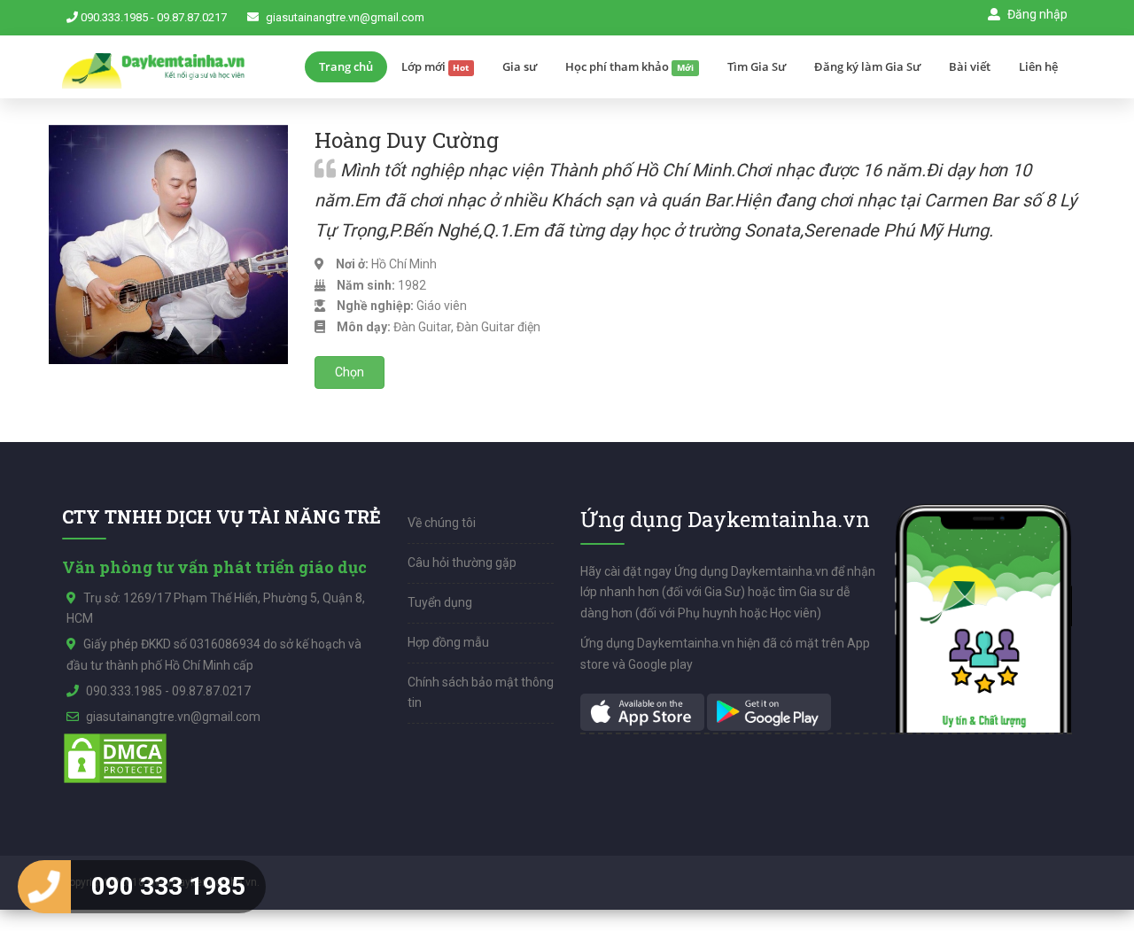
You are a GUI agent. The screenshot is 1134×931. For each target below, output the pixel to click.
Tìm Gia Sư (756, 66)
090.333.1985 (114, 17)
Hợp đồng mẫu (448, 642)
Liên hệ (1038, 66)
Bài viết (969, 66)
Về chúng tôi (442, 523)
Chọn (349, 372)
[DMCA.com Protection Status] (115, 757)
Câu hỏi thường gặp (462, 562)
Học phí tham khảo (629, 66)
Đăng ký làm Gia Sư (867, 66)
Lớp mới (435, 66)
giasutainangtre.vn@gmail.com (345, 17)
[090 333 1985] (44, 886)
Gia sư (519, 66)
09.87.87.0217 (192, 17)
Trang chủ (346, 66)
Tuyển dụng (440, 602)
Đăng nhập (1036, 14)
